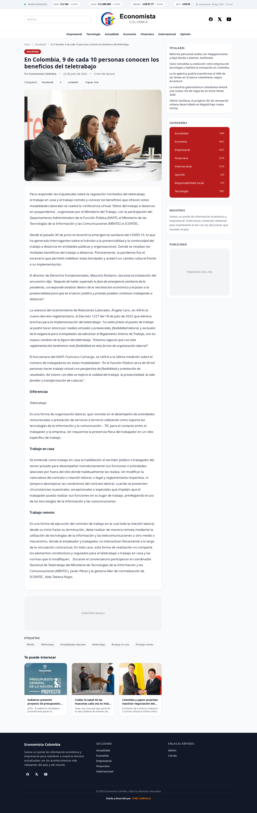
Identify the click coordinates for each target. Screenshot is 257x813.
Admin (172, 750)
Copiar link (92, 82)
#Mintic (31, 644)
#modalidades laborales (73, 644)
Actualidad (112, 34)
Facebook (47, 82)
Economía (129, 34)
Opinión (185, 34)
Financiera (147, 34)
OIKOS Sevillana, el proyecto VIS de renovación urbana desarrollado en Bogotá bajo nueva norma (199, 104)
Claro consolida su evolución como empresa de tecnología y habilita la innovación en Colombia (199, 65)
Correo (172, 755)
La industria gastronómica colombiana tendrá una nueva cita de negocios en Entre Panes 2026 (198, 90)
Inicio (27, 44)
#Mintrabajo (47, 644)
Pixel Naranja (141, 798)
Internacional (167, 34)
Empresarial (74, 34)
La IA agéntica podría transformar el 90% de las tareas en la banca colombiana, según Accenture (197, 77)
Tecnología (93, 34)
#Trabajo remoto (144, 644)
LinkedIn (73, 82)
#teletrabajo (98, 644)
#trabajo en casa (120, 644)
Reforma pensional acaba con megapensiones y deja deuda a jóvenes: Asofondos (199, 56)
